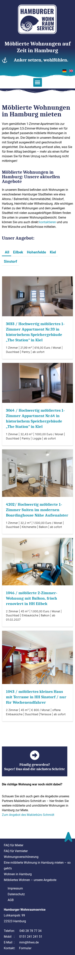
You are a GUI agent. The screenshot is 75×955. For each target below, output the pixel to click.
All (7, 252)
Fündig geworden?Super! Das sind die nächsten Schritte (34, 766)
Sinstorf (10, 261)
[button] (37, 82)
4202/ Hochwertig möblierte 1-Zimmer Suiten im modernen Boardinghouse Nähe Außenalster (37, 509)
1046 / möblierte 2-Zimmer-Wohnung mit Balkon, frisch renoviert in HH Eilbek (31, 598)
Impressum (15, 888)
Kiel (53, 252)
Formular (25, 948)
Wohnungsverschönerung (21, 857)
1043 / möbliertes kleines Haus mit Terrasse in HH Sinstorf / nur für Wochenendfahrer (36, 697)
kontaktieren (47, 222)
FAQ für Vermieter (16, 851)
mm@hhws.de (29, 942)
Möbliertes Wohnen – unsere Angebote (30, 880)
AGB (11, 900)
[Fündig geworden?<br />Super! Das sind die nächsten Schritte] (34, 755)
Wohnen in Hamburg (18, 874)
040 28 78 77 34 (30, 931)
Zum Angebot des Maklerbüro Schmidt (28, 815)
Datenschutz (16, 894)
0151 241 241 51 (30, 936)
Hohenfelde (36, 252)
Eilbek (18, 252)
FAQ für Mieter (13, 845)
